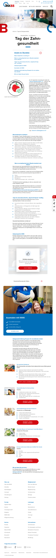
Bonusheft (6, 535)
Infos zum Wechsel (32, 484)
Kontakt (16, 3)
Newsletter (7, 537)
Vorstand (6, 492)
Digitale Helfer (27, 1)
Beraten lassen (31, 487)
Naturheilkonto (31, 507)
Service (45, 6)
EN (36, 1)
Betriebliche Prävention (33, 530)
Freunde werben (32, 497)
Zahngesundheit (16, 472)
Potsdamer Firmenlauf (33, 535)
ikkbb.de (14, 31)
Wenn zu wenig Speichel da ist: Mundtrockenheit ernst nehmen (26, 58)
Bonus (33, 1)
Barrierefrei (28, 552)
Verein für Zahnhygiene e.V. (38, 130)
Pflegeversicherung (9, 517)
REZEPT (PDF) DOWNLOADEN (27, 402)
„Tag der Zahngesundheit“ (35, 81)
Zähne (29, 517)
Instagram (9, 547)
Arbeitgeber (22, 1)
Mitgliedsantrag (47, 3)
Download (15, 331)
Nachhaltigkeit (7, 489)
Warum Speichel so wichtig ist (21, 55)
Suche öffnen (52, 6)
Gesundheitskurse (32, 509)
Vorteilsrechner (31, 492)
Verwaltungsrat (8, 494)
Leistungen (23, 6)
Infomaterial (7, 532)
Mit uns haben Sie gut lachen (21, 74)
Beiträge (30, 494)
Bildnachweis (21, 552)
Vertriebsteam (31, 524)
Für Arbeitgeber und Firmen (34, 527)
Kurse (28, 3)
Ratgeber (6, 512)
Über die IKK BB (8, 484)
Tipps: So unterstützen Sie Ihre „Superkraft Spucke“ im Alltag (26, 62)
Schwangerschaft (8, 509)
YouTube (29, 547)
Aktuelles (6, 487)
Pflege (24, 3)
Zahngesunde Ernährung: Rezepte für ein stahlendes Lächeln (26, 71)
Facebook (19, 547)
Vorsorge (30, 515)
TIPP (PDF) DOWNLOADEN (27, 382)
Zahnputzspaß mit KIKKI (20, 65)
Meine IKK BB (7, 530)
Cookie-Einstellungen (9, 555)
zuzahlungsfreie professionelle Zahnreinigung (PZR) (25, 190)
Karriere (20, 3)
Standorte (6, 527)
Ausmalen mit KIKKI (19, 68)
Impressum (6, 552)
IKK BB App (30, 537)
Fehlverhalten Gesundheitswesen (40, 552)
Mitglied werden (35, 6)
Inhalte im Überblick (21, 53)
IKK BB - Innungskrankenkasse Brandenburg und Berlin (8, 3)
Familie (29, 512)
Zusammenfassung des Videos (21, 281)
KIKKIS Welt (7, 515)
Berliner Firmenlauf (32, 532)
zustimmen (28, 268)
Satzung (6, 497)
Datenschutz (14, 552)
